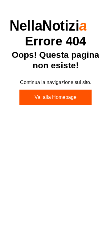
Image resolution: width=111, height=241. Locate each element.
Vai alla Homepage (55, 97)
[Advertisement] (55, 173)
